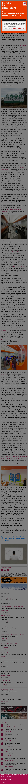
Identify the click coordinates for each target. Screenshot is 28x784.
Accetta (3, 782)
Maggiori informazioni (6, 779)
